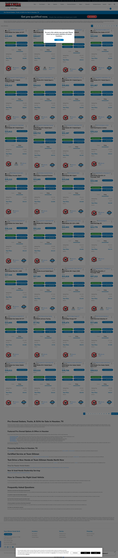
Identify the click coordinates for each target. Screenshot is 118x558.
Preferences (75, 552)
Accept (95, 552)
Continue (59, 39)
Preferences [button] (27, 554)
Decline (85, 552)
